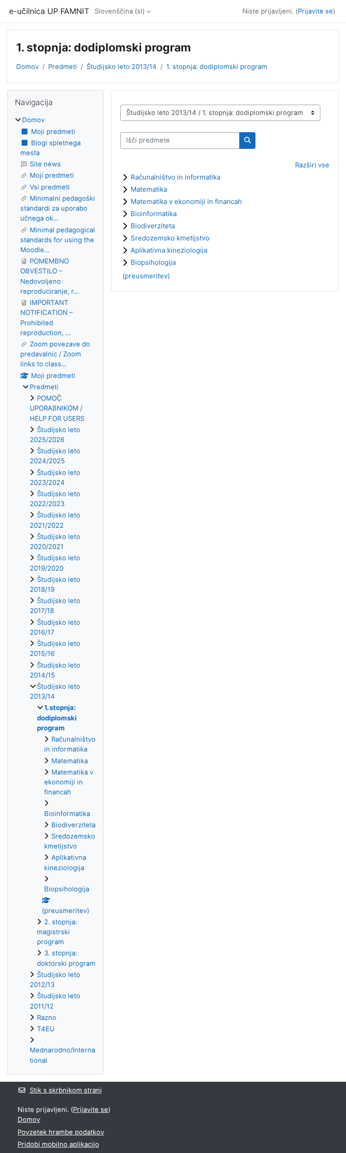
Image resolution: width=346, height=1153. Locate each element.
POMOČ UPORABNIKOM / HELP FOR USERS (57, 408)
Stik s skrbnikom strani (66, 1090)
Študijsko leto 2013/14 (121, 67)
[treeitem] (55, 590)
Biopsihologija (153, 262)
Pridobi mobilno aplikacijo (58, 1144)
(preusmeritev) (146, 276)
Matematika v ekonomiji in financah (186, 201)
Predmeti (62, 67)
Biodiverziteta (153, 225)
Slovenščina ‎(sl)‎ (120, 11)
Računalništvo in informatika (175, 177)
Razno (46, 1018)
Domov (27, 67)
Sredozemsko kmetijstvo (170, 238)
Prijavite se (315, 11)
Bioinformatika (154, 213)
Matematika (149, 189)
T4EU (46, 1029)
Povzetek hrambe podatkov (61, 1132)
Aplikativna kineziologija (169, 250)
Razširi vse (312, 165)
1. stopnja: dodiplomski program (216, 67)
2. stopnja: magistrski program (57, 932)
